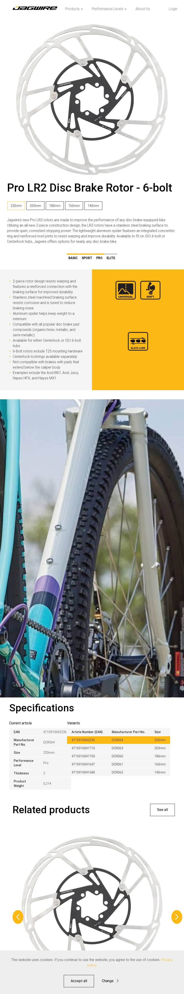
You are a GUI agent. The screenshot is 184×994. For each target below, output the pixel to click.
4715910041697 (83, 764)
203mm (35, 206)
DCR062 (117, 772)
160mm (74, 206)
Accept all (79, 981)
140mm (93, 206)
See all (162, 810)
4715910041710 (83, 748)
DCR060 (117, 756)
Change (108, 981)
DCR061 (117, 764)
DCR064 (117, 740)
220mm (16, 206)
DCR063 (117, 748)
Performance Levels (108, 9)
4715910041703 (83, 756)
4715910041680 (83, 772)
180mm (54, 206)
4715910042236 (83, 740)
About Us (143, 9)
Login (173, 9)
